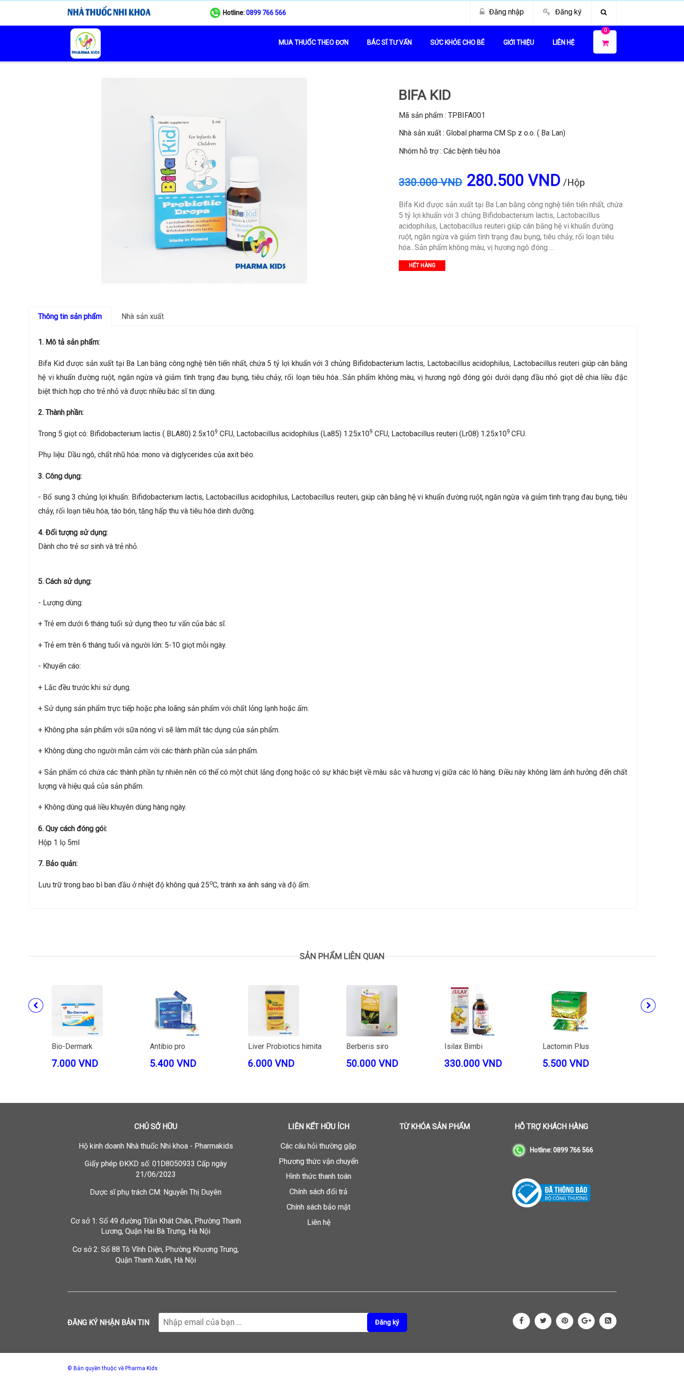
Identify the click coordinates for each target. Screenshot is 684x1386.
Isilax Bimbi (463, 1046)
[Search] (603, 12)
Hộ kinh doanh (156, 1146)
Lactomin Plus (566, 1046)
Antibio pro (167, 1046)
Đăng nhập (506, 11)
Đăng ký (568, 11)
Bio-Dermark (72, 1046)
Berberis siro (367, 1046)
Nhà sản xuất (142, 316)
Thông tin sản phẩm (70, 316)
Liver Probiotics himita (285, 1046)
